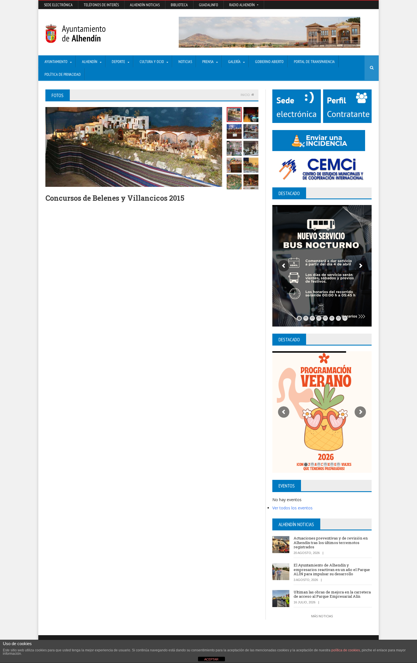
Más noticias (322, 616)
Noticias (185, 61)
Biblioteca (179, 4)
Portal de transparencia (314, 61)
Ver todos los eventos (292, 508)
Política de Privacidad (63, 74)
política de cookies (345, 650)
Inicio (245, 94)
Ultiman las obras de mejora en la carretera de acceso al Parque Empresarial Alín (332, 594)
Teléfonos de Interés (101, 4)
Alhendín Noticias (145, 4)
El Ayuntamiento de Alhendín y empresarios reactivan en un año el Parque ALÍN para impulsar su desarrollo (332, 569)
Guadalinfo (208, 4)
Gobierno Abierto (269, 61)
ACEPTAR (211, 659)
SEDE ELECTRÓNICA (58, 4)
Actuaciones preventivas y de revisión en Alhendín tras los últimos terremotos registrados (331, 542)
